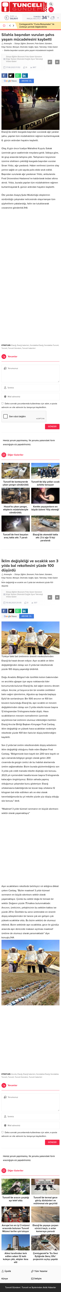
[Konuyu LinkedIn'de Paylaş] (25, 75)
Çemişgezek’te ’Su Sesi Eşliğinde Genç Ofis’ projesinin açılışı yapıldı (45, 1256)
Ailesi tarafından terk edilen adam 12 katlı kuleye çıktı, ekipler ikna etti (15, 1258)
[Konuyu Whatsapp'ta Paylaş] (18, 75)
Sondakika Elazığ (36, 345)
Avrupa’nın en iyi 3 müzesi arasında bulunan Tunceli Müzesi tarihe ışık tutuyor (16, 1228)
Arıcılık (14, 1074)
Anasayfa (8, 43)
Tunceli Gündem (14, 348)
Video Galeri (53, 47)
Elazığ (13, 345)
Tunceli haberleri (29, 348)
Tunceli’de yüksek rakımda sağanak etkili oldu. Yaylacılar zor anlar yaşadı (37, 25)
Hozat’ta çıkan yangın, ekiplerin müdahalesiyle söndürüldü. (15, 509)
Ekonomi (30, 43)
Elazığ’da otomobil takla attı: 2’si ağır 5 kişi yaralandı (45, 537)
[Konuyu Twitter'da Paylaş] (11, 75)
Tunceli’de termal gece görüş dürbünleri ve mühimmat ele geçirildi (45, 1200)
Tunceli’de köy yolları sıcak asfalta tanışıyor (45, 483)
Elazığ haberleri (23, 345)
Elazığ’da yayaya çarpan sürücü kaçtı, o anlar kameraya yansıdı (45, 1228)
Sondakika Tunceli (51, 345)
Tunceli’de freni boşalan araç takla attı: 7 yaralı (15, 536)
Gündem (48, 43)
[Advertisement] (30, 244)
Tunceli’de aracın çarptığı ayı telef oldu (15, 1199)
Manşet (16, 47)
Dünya (17, 43)
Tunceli (4, 348)
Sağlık (31, 47)
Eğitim (23, 43)
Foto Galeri (39, 43)
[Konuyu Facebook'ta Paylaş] (4, 75)
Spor (36, 47)
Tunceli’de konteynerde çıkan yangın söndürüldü (16, 483)
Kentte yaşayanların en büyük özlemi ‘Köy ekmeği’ (45, 508)
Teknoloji (43, 47)
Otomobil (24, 47)
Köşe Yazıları (6, 47)
